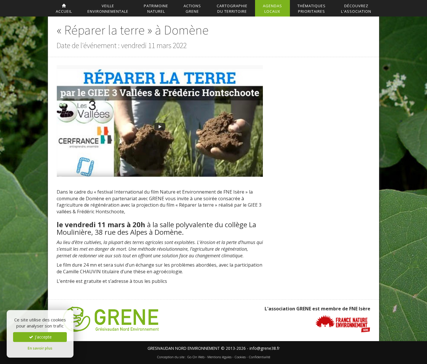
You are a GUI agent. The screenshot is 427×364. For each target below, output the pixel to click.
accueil (64, 11)
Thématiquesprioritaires (311, 8)
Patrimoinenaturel (156, 8)
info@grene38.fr (265, 348)
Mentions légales (219, 357)
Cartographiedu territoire (232, 8)
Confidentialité (259, 357)
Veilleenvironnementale (107, 8)
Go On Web (195, 357)
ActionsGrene (192, 8)
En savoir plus (40, 348)
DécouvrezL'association (356, 8)
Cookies (240, 357)
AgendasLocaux (272, 8)
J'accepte (43, 337)
